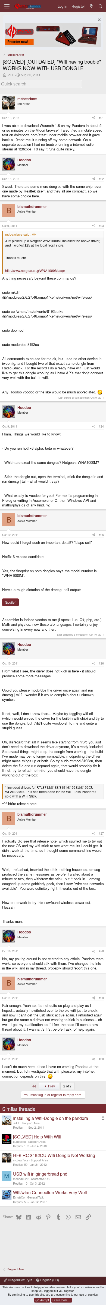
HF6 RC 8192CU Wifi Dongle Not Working (54, 1155)
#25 (101, 535)
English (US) (49, 1279)
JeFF (10, 74)
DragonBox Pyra (19, 1279)
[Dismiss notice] (98, 20)
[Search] (100, 6)
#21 (101, 118)
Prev (51, 1086)
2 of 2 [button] (67, 1086)
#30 (101, 1059)
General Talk (35, 1197)
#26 (101, 663)
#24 (101, 426)
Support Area (31, 1123)
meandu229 (21, 1179)
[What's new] (91, 6)
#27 (101, 833)
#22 (101, 179)
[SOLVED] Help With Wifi (37, 1137)
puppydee (19, 1142)
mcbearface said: (17, 234)
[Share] (93, 118)
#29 (101, 998)
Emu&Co (19, 1197)
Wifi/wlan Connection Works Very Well (50, 1192)
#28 (101, 951)
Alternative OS (40, 1179)
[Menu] (7, 6)
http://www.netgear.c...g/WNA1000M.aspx (35, 270)
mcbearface (20, 1160)
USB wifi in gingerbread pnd (40, 1174)
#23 (101, 226)
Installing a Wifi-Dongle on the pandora (50, 1118)
